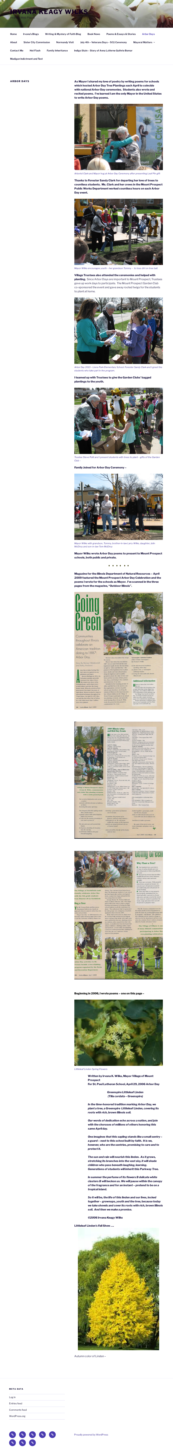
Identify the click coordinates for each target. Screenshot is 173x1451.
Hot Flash (35, 50)
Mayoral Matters (142, 42)
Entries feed (15, 1403)
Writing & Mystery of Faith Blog (63, 34)
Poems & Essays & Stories (121, 34)
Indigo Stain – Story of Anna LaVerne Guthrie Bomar (103, 50)
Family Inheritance (57, 50)
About (13, 42)
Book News (94, 34)
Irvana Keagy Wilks (49, 12)
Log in (12, 1397)
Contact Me (16, 50)
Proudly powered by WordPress (91, 1434)
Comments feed (18, 1409)
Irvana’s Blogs (31, 34)
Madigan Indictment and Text (26, 58)
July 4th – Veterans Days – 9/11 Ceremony (103, 42)
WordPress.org (17, 1416)
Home (13, 34)
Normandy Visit (65, 42)
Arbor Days (148, 34)
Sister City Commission (36, 42)
